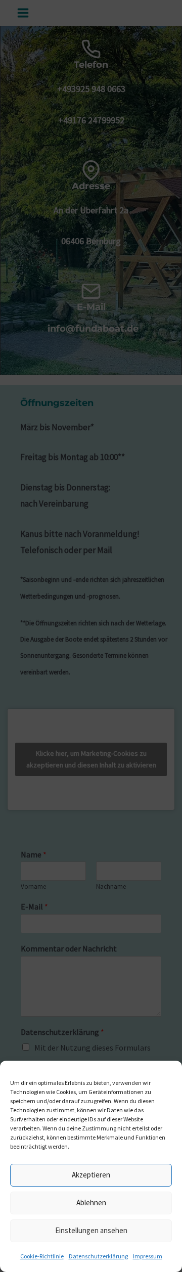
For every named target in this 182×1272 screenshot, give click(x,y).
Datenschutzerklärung (98, 1256)
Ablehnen (91, 1202)
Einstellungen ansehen (91, 1230)
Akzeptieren (91, 1174)
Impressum (147, 1256)
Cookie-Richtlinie (42, 1256)
